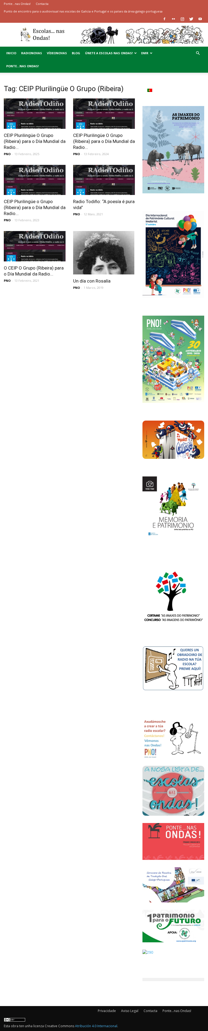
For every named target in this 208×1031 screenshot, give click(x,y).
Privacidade (107, 1010)
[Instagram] (182, 19)
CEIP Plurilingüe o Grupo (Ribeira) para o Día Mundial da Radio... (35, 207)
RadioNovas (31, 53)
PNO (7, 154)
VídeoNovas (57, 53)
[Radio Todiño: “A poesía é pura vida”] (104, 180)
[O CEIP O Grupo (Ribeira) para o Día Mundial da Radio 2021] (35, 246)
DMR (144, 53)
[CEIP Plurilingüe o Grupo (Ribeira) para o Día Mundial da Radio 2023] (35, 180)
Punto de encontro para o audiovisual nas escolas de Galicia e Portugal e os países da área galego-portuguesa (83, 11)
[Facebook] (164, 19)
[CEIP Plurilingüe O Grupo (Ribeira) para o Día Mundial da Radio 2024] (104, 113)
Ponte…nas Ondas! (17, 4)
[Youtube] (200, 19)
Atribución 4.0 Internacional (96, 1026)
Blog (76, 53)
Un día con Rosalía (91, 281)
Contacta (42, 4)
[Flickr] (173, 19)
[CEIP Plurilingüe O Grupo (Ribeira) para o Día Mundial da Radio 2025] (35, 113)
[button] (197, 53)
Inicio (11, 53)
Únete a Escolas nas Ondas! (109, 53)
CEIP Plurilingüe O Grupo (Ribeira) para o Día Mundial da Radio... (35, 141)
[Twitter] (191, 19)
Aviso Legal (129, 1010)
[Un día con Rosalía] (104, 252)
